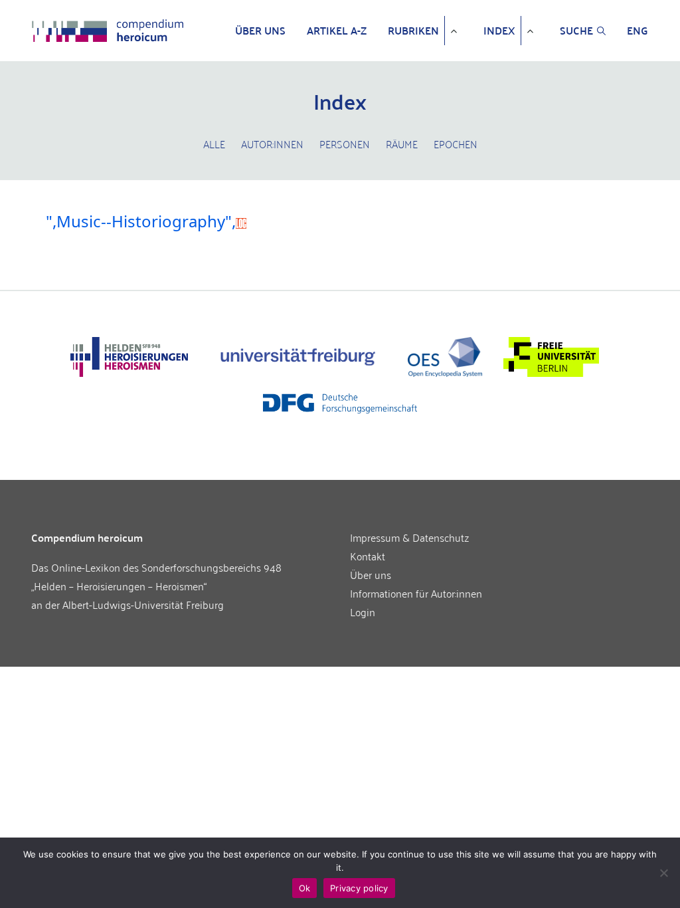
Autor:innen (272, 143)
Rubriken (413, 30)
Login (362, 611)
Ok (305, 888)
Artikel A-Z (337, 30)
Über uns (260, 30)
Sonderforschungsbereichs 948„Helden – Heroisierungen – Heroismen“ (156, 576)
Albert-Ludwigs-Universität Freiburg (143, 604)
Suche (576, 30)
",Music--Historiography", (141, 221)
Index (499, 30)
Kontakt (367, 555)
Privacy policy (359, 888)
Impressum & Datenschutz (409, 537)
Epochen (455, 143)
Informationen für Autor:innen (416, 593)
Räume (402, 143)
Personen (344, 143)
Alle (214, 143)
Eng (637, 30)
